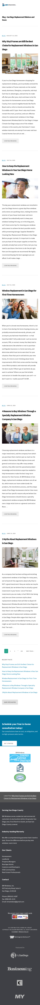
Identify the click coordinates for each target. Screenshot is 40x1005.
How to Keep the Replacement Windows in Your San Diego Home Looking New (17, 170)
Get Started (8, 743)
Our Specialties (10, 702)
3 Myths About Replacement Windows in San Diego (19, 692)
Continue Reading (10, 141)
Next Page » (30, 651)
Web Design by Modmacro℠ (22, 937)
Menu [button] (35, 5)
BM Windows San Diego (9, 4)
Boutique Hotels (8, 864)
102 (22, 651)
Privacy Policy (24, 931)
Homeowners (6, 856)
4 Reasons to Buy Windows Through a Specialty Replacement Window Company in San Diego (19, 415)
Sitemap (15, 931)
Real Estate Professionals (11, 872)
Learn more (13, 843)
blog (4, 35)
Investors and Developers (11, 867)
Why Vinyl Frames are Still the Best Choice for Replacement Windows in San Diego (20, 45)
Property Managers (9, 862)
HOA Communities (8, 870)
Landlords (5, 859)
